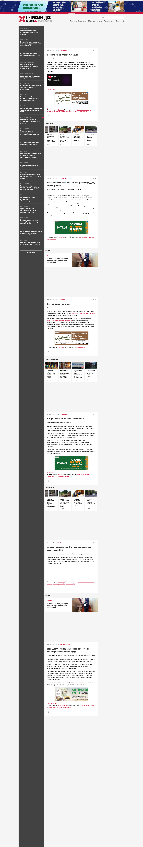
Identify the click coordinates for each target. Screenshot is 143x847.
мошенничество (52, 704)
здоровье (50, 472)
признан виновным (78, 683)
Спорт (118, 21)
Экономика (82, 21)
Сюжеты (99, 21)
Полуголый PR (80, 347)
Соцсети (63, 299)
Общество (91, 21)
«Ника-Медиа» (51, 89)
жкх (48, 108)
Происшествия (109, 21)
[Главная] (22, 22)
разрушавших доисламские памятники (59, 320)
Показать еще (31, 252)
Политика (73, 21)
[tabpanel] (51, 136)
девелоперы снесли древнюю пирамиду (82, 313)
